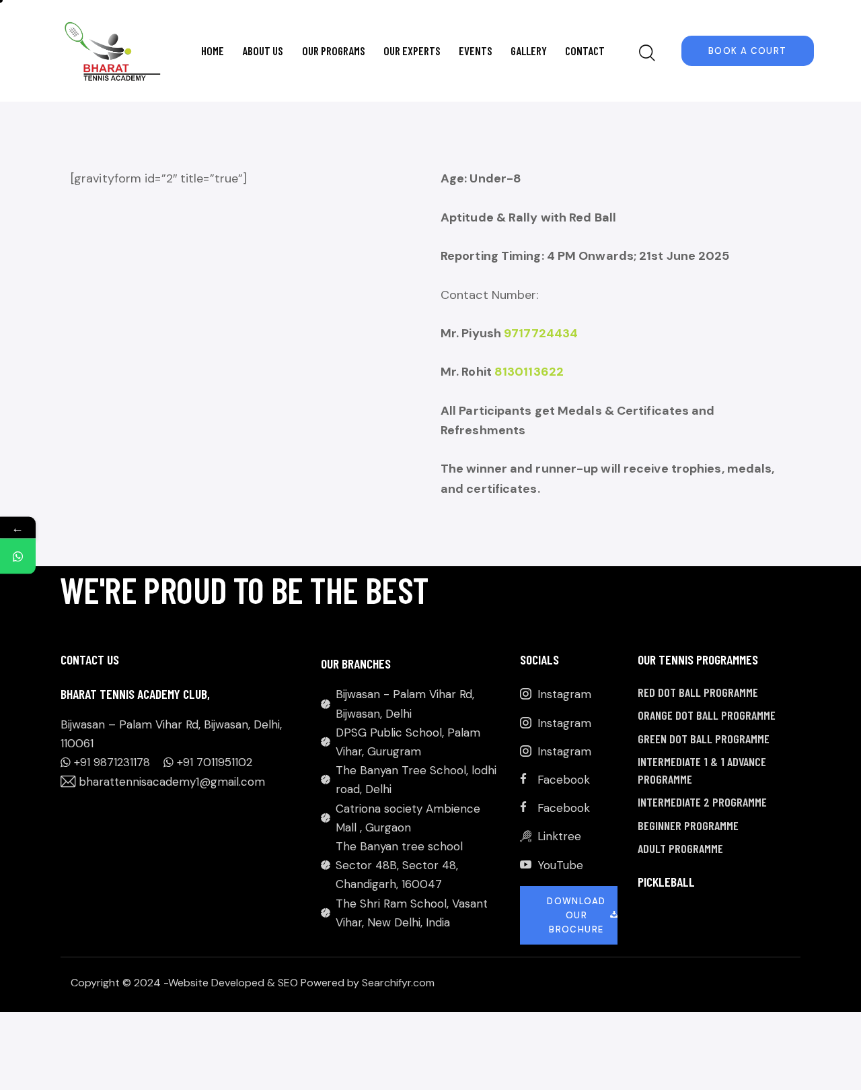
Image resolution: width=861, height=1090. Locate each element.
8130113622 (529, 372)
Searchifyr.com (398, 983)
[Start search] (647, 53)
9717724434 (541, 333)
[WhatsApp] (18, 556)
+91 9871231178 (112, 762)
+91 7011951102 (214, 762)
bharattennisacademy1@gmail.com (172, 781)
